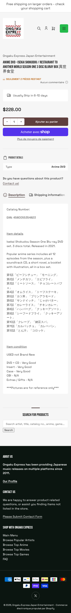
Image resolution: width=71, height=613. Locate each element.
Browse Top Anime (15, 545)
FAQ (5, 559)
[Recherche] (39, 28)
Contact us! (11, 183)
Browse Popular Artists (18, 540)
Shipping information (49, 195)
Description (16, 195)
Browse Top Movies (16, 549)
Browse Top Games (16, 554)
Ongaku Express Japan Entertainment (29, 56)
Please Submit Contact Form (22, 516)
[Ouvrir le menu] (64, 28)
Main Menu (10, 535)
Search (8, 430)
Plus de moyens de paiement (35, 139)
